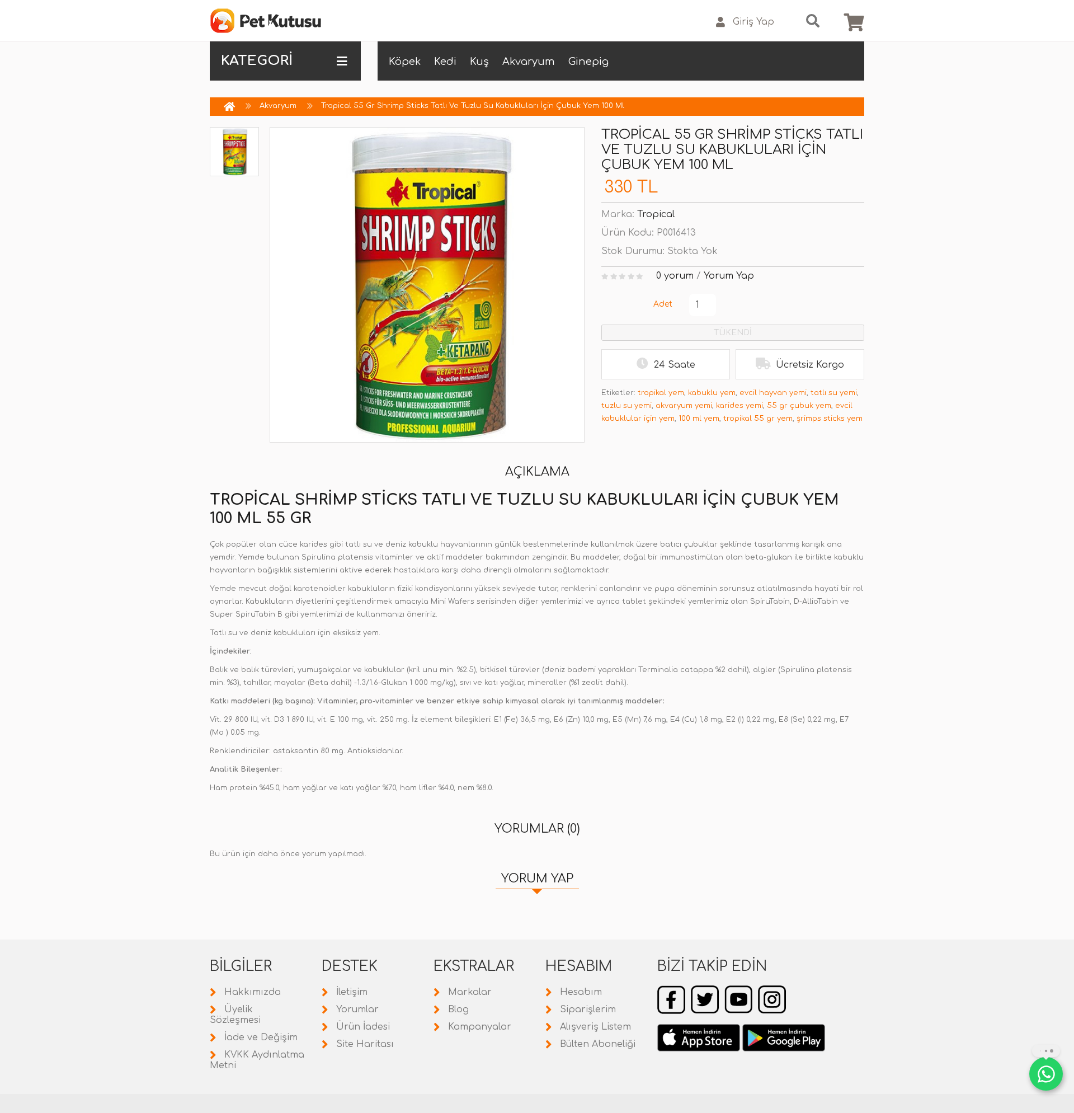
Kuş (479, 61)
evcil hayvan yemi (773, 393)
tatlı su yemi (834, 393)
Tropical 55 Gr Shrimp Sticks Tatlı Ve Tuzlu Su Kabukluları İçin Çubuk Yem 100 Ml (472, 106)
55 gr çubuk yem (799, 406)
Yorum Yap (729, 276)
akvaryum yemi (684, 406)
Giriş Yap (753, 22)
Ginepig (588, 61)
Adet (662, 304)
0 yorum (675, 276)
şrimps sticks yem (830, 418)
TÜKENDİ (733, 332)
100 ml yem (699, 418)
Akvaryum (528, 61)
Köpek (405, 61)
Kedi (445, 61)
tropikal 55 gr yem (758, 418)
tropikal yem (661, 393)
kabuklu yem (712, 393)
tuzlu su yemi (626, 406)
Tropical (656, 214)
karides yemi (739, 406)
